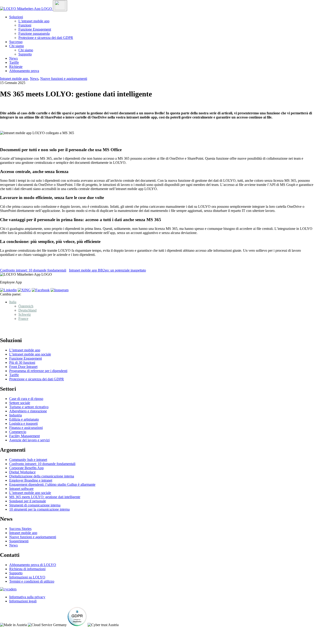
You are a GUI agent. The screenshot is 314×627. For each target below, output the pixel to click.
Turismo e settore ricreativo (29, 407)
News (13, 58)
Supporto (25, 54)
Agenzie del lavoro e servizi (29, 440)
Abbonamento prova (24, 71)
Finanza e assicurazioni (26, 428)
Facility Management (24, 436)
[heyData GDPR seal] (77, 625)
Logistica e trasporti (23, 423)
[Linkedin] (8, 290)
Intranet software (21, 489)
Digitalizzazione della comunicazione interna (41, 476)
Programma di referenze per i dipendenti (38, 371)
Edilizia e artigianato (24, 419)
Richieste (16, 67)
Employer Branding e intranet (30, 480)
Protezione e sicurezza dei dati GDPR (45, 38)
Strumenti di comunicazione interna (34, 505)
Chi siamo (16, 46)
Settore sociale (19, 403)
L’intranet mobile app (33, 21)
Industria (15, 415)
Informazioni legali (23, 601)
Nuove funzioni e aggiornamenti (63, 79)
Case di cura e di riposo (26, 399)
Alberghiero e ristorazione (28, 411)
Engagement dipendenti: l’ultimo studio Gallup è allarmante (52, 484)
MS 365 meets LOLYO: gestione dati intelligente (44, 497)
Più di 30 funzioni (22, 362)
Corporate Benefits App (26, 468)
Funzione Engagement (34, 29)
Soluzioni (16, 17)
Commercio (17, 432)
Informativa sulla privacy (27, 597)
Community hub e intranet (28, 460)
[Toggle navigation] (60, 5)
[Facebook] (41, 290)
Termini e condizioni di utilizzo (31, 581)
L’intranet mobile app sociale (30, 354)
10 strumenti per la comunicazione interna (39, 509)
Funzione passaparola (34, 33)
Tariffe (14, 62)
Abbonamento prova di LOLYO (32, 565)
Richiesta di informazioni (27, 569)
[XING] (24, 290)
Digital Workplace (22, 472)
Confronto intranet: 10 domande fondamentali (33, 270)
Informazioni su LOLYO (27, 577)
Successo (16, 42)
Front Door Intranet (23, 367)
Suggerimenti (19, 541)
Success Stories (20, 529)
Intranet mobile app (14, 79)
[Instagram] (60, 290)
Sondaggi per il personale (27, 501)
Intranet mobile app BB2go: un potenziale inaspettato (107, 270)
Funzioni (24, 25)
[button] (12, 302)
